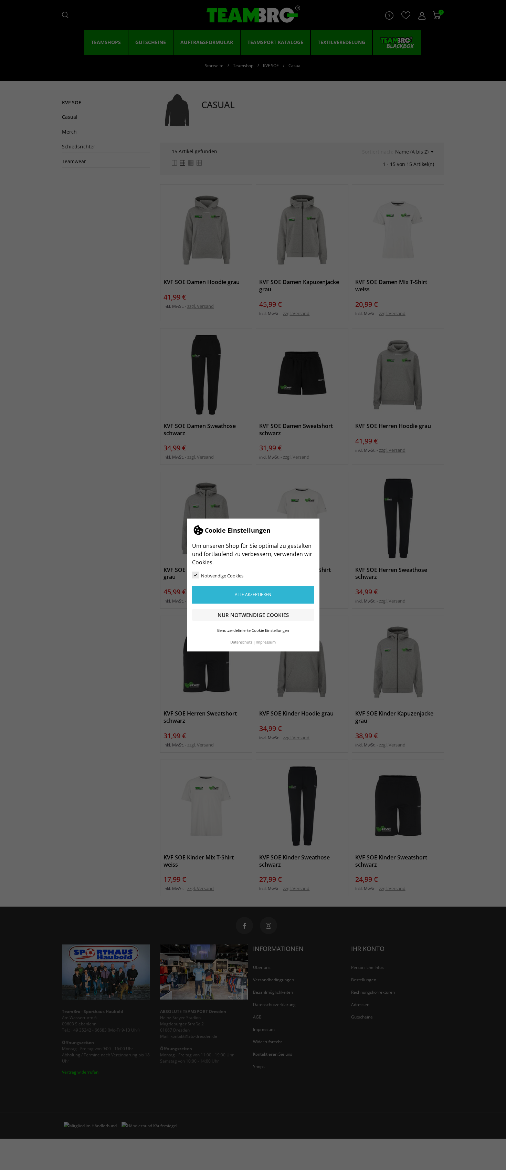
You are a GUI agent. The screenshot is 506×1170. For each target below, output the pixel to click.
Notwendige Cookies (222, 576)
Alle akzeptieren (253, 594)
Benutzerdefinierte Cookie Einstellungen (253, 630)
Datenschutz (241, 642)
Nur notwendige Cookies (253, 615)
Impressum (266, 642)
